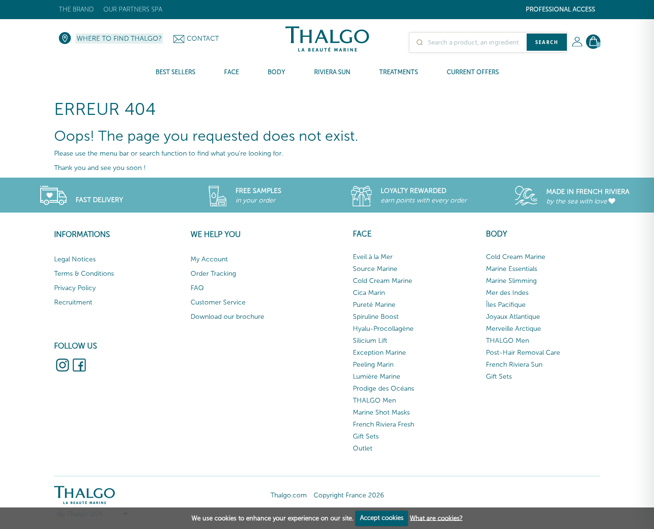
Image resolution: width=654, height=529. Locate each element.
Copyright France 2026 (349, 495)
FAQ (197, 288)
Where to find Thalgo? (119, 38)
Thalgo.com (289, 495)
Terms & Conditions (84, 274)
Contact (203, 38)
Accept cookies (382, 517)
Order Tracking (213, 274)
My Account (209, 259)
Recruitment (73, 302)
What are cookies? (436, 517)
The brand (76, 9)
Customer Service (218, 302)
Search (546, 42)
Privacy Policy (75, 288)
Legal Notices (75, 259)
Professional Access (560, 9)
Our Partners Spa (132, 9)
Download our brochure (227, 317)
